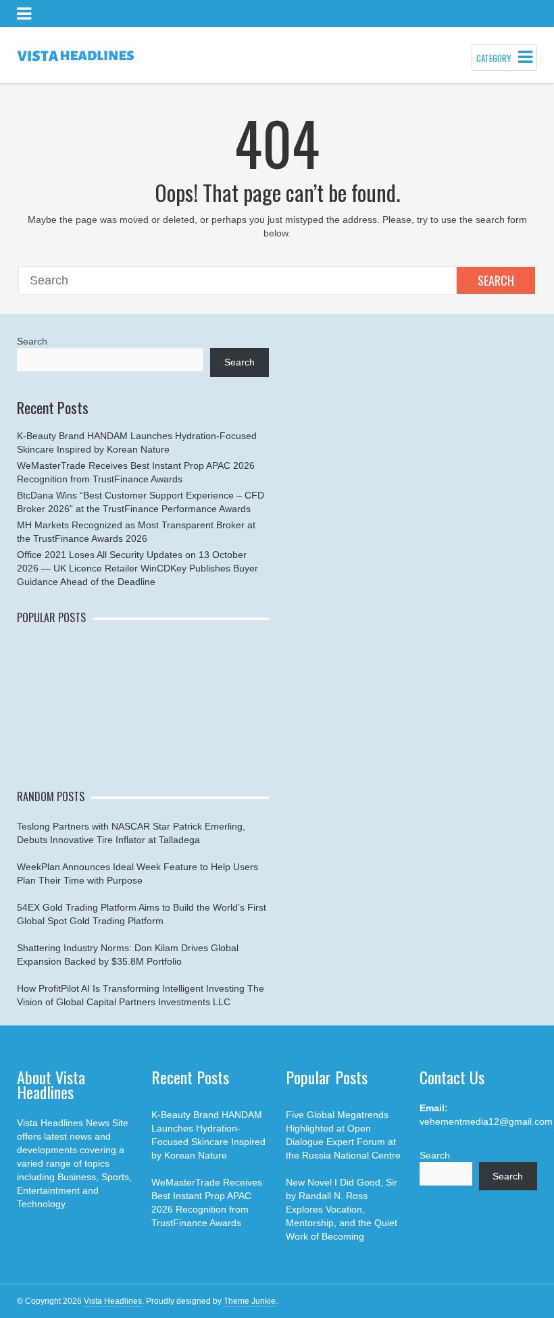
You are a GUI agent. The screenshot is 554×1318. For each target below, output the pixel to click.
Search (496, 280)
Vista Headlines (113, 1301)
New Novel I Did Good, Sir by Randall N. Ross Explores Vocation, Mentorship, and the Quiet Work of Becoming (341, 1209)
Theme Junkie (250, 1301)
